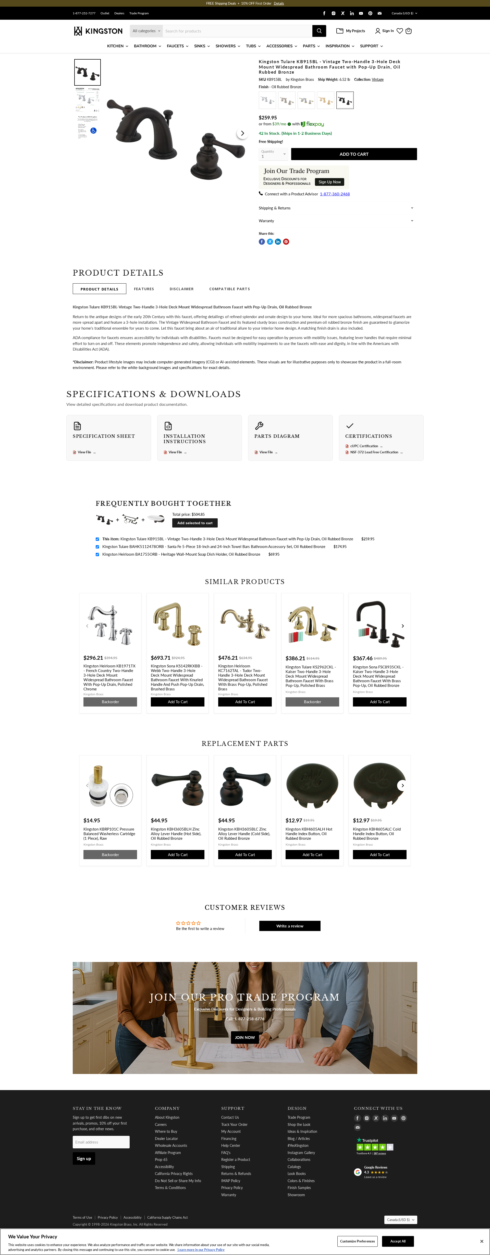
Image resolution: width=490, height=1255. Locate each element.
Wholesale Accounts (171, 1145)
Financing (228, 1138)
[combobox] (237, 31)
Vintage (378, 79)
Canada (402, 13)
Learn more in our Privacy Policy (201, 1250)
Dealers (119, 13)
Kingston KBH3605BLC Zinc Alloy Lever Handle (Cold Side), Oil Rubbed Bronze (244, 834)
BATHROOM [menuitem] (145, 46)
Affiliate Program (168, 1152)
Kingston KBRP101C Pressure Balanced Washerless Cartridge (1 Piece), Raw (109, 834)
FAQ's (225, 1152)
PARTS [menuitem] (309, 46)
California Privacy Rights (174, 1173)
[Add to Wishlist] (242, 62)
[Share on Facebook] (262, 242)
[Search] (319, 31)
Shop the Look (299, 1124)
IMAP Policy (230, 1181)
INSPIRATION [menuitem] (338, 46)
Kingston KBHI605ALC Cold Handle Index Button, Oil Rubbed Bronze (377, 834)
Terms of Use (82, 1217)
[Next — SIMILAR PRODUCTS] (402, 626)
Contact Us (230, 1117)
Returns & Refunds (236, 1173)
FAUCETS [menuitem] (175, 46)
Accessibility (164, 1166)
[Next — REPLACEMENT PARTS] (402, 785)
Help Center (230, 1145)
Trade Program (139, 13)
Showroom (296, 1195)
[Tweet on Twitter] (270, 242)
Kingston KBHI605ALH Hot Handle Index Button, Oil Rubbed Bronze (309, 834)
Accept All (398, 1241)
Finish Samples (299, 1187)
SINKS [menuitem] (199, 46)
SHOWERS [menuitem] (226, 46)
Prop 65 (161, 1159)
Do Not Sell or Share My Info (178, 1181)
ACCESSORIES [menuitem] (279, 46)
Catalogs (294, 1166)
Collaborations (299, 1159)
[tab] (99, 288)
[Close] (481, 1241)
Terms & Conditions (170, 1187)
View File (87, 452)
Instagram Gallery (301, 1152)
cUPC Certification (366, 446)
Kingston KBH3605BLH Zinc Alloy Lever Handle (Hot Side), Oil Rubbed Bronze (176, 834)
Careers (161, 1124)
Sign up (84, 1158)
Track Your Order (234, 1124)
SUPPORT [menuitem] (369, 46)
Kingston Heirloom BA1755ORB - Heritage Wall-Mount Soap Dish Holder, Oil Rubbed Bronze (181, 554)
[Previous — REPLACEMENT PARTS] (87, 785)
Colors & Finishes (301, 1181)
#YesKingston (298, 1145)
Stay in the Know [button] (97, 1108)
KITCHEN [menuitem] (115, 46)
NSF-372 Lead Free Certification (376, 452)
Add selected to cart (195, 523)
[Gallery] (161, 133)
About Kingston (167, 1117)
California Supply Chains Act (167, 1217)
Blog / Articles (299, 1138)
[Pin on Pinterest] (286, 242)
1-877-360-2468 (335, 194)
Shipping (228, 1166)
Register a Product (235, 1159)
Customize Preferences (357, 1241)
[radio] (267, 100)
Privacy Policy (232, 1187)
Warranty (228, 1195)
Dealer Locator (166, 1138)
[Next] (242, 133)
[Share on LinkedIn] (278, 242)
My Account (231, 1131)
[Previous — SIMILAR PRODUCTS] (87, 626)
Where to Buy (166, 1131)
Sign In (388, 30)
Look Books (297, 1173)
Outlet (105, 13)
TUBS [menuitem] (251, 46)
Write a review (289, 925)
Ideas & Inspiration (302, 1131)
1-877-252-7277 (84, 13)
